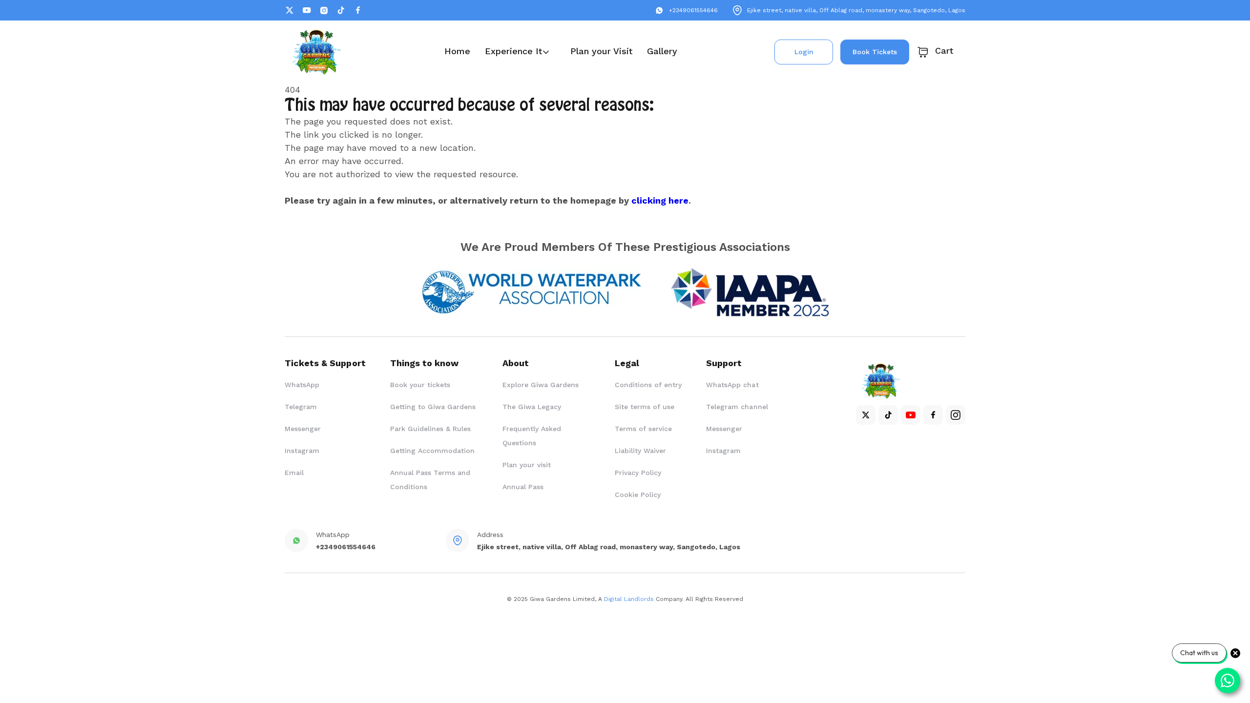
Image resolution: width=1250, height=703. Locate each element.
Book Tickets (875, 52)
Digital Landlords (629, 599)
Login (803, 52)
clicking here (659, 200)
